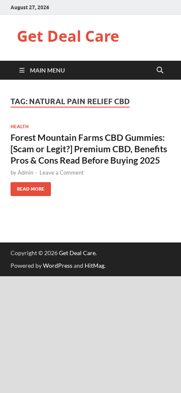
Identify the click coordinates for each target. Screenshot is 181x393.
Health (20, 126)
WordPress (57, 265)
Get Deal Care (68, 36)
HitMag (94, 265)
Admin (25, 172)
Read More (28, 187)
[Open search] (160, 70)
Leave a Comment (62, 172)
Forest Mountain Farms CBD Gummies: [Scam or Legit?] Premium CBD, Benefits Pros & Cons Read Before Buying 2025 (89, 149)
